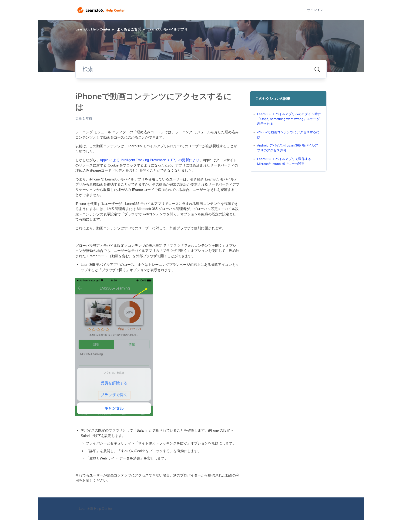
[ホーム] (101, 10)
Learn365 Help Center (93, 29)
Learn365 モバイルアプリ (167, 29)
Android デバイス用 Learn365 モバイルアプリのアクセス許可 (287, 147)
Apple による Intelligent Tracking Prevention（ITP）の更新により (149, 160)
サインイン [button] (315, 10)
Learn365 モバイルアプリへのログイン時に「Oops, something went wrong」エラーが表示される (289, 119)
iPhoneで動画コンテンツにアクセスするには (288, 134)
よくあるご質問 (129, 29)
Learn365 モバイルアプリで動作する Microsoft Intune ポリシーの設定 (284, 161)
